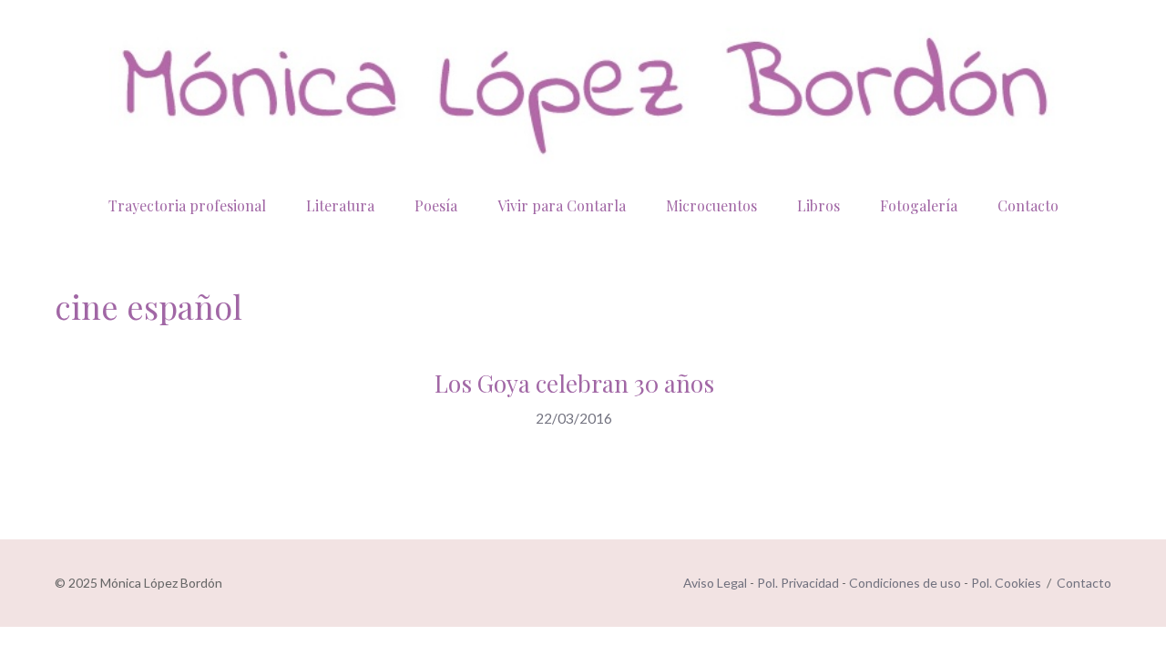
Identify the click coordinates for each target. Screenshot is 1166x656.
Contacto (1028, 205)
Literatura (340, 205)
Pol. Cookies (1006, 582)
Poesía (435, 205)
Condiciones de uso (905, 582)
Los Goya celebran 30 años (574, 383)
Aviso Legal (715, 582)
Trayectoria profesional (187, 205)
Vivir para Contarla (561, 205)
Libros (818, 205)
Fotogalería (918, 205)
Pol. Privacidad (798, 582)
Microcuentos (711, 205)
